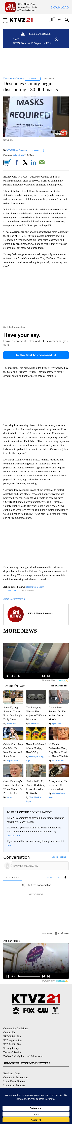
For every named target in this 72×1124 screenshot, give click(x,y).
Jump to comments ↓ (14, 598)
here (9, 845)
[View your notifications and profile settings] (65, 877)
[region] (36, 896)
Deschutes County (35, 587)
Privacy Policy (11, 1048)
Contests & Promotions (15, 1077)
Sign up (63, 857)
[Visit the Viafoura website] (61, 933)
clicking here (13, 835)
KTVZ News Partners (17, 150)
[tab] (12, 877)
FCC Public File (12, 1044)
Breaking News (11, 1073)
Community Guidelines (15, 1028)
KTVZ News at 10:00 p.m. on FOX (32, 43)
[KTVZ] (23, 20)
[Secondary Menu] (7, 19)
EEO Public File (12, 1036)
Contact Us (9, 1032)
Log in (55, 857)
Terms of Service (12, 1052)
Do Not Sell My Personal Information (23, 1056)
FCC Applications (12, 1040)
